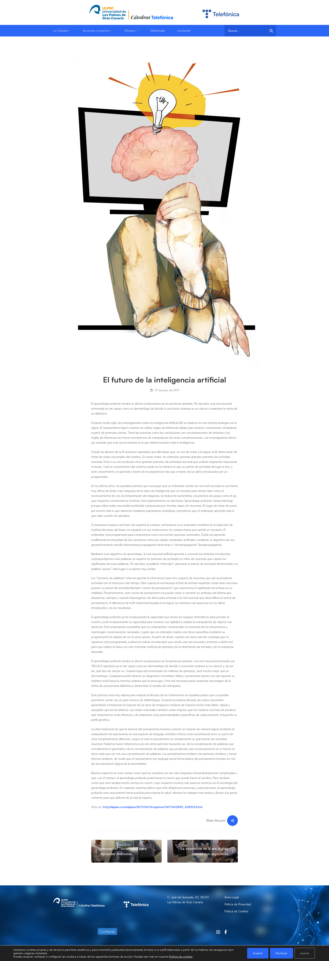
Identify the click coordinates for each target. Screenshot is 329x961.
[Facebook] (225, 932)
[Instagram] (218, 932)
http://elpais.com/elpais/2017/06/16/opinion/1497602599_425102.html (152, 807)
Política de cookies (180, 956)
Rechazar (281, 953)
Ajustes (304, 953)
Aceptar (258, 953)
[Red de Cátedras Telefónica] (136, 897)
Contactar (107, 931)
